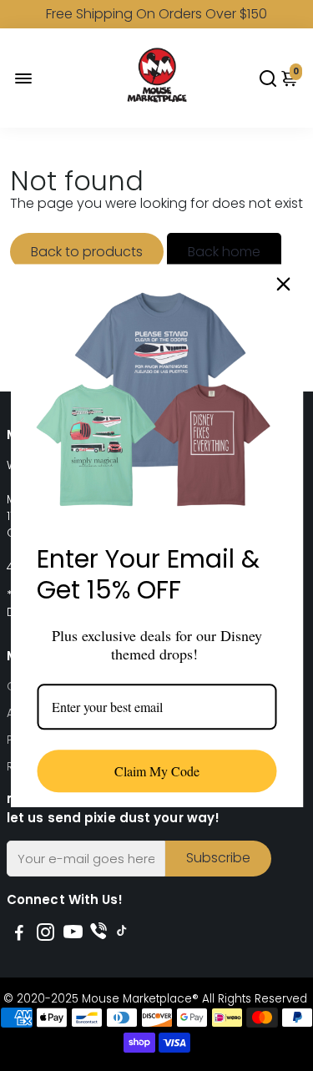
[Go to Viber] (98, 934)
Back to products (87, 251)
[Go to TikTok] (122, 934)
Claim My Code (156, 771)
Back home (224, 251)
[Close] (283, 284)
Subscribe (218, 857)
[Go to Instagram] (45, 934)
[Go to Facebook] (19, 934)
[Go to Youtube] (73, 934)
